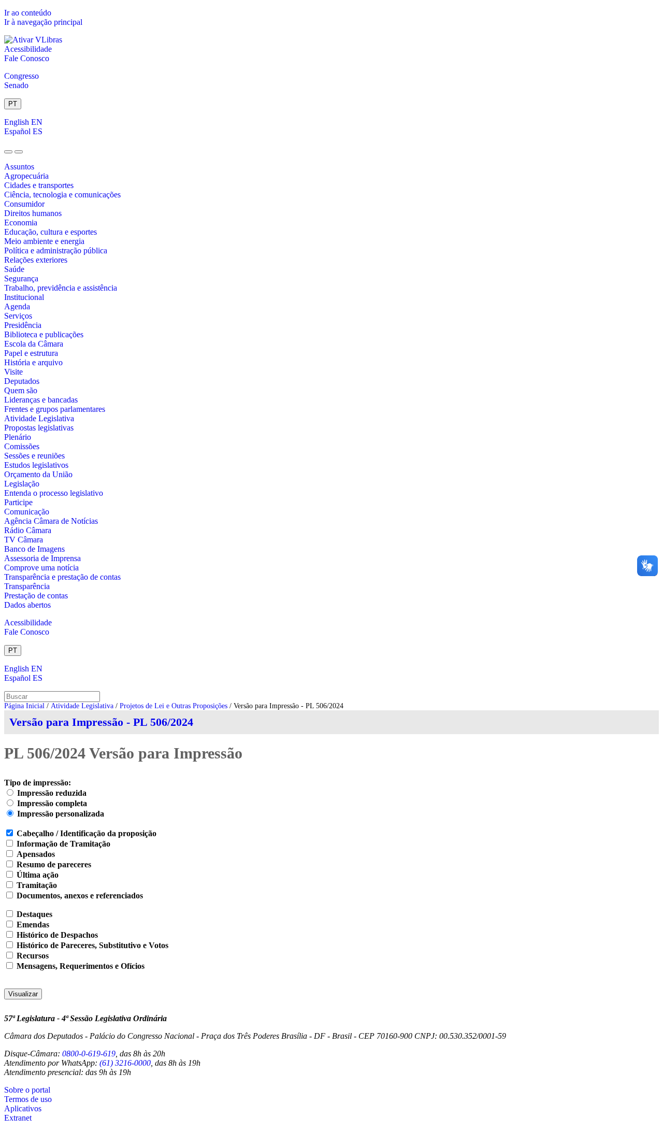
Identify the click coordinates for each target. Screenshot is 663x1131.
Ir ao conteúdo (27, 12)
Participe (18, 502)
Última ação (38, 874)
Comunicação (26, 511)
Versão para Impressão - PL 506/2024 (101, 721)
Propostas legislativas (39, 427)
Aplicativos (22, 1108)
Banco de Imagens (34, 549)
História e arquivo (33, 362)
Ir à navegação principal (43, 22)
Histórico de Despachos (57, 934)
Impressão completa (52, 803)
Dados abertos (27, 604)
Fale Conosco (26, 58)
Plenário (17, 437)
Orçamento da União (38, 474)
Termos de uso (28, 1099)
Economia (20, 222)
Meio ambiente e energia (44, 241)
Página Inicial (24, 706)
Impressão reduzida (52, 793)
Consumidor (24, 203)
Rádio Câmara (27, 530)
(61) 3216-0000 (125, 1062)
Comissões (21, 446)
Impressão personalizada (60, 813)
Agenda (17, 306)
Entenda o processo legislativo (53, 493)
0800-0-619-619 (89, 1053)
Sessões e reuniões (34, 455)
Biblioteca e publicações (43, 334)
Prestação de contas (36, 595)
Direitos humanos (33, 213)
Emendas (33, 924)
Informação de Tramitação (63, 843)
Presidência (22, 325)
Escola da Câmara (33, 343)
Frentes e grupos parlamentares (54, 409)
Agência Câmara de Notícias (51, 521)
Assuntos (19, 166)
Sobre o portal (27, 1089)
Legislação (21, 483)
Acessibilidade (28, 49)
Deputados (21, 381)
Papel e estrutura (31, 353)
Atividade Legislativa (39, 418)
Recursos (33, 955)
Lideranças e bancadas (41, 399)
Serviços (18, 315)
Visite (13, 371)
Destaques (34, 914)
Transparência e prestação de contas (62, 576)
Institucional (24, 297)
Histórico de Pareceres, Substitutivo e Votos (92, 945)
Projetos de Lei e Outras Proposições (173, 706)
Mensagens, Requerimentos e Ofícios (81, 966)
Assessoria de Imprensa (42, 558)
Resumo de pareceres (54, 864)
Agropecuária (26, 175)
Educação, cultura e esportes (50, 231)
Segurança (21, 278)
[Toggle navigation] (8, 151)
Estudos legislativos (36, 465)
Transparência (27, 586)
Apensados (36, 854)
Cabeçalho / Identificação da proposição (86, 833)
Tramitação (37, 885)
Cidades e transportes (39, 185)
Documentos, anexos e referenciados (80, 895)
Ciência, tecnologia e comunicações (62, 194)
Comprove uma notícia (41, 567)
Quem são (20, 390)
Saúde (14, 269)
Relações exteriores (35, 259)
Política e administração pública (55, 250)
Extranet (18, 1117)
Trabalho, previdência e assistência (60, 287)
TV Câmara (23, 539)
